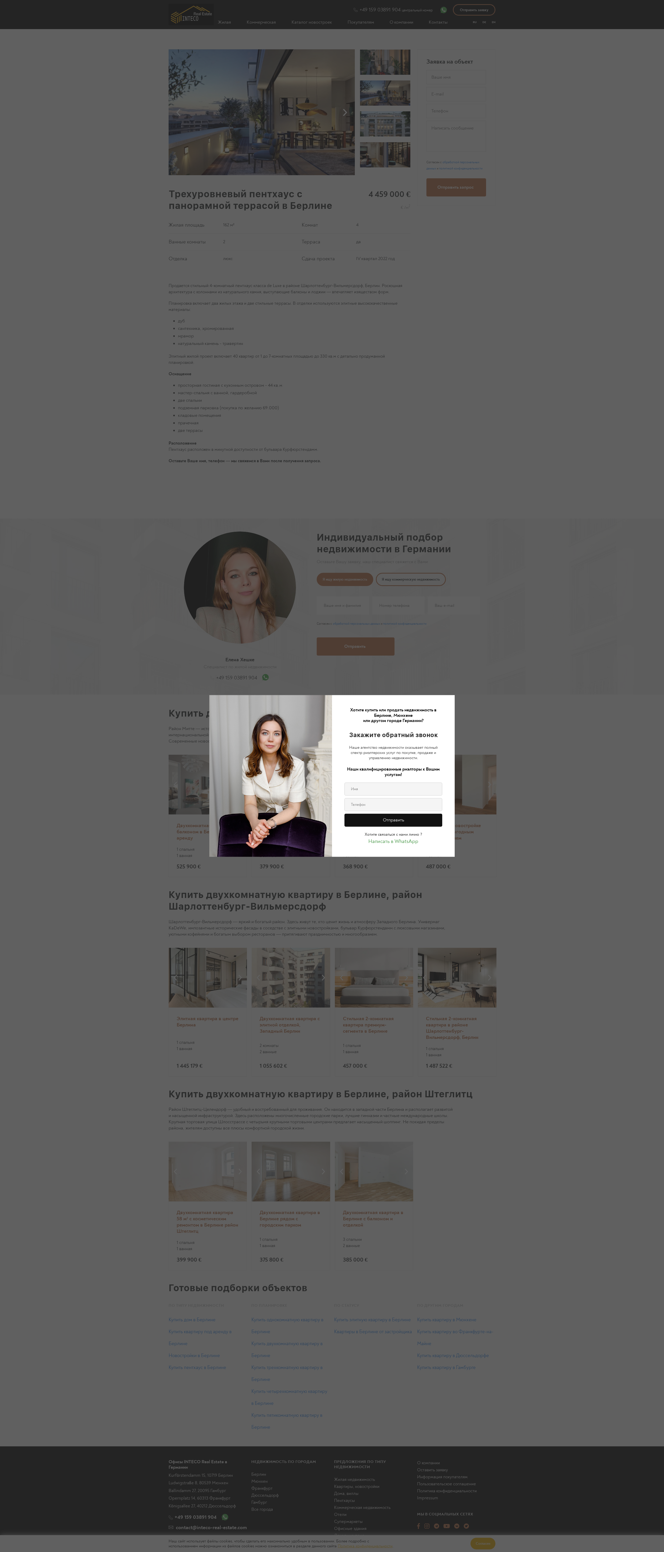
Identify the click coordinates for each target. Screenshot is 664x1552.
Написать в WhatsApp (393, 841)
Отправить (393, 820)
